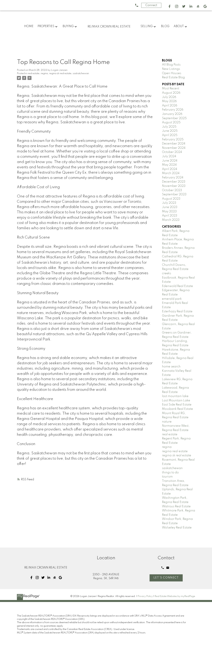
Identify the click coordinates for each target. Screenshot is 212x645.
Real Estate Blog (173, 77)
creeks (166, 273)
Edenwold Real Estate (177, 286)
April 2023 (169, 215)
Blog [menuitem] (165, 26)
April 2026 (169, 105)
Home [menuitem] (28, 26)
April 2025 (169, 135)
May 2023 (169, 211)
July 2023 (169, 202)
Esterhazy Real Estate (177, 311)
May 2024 (169, 164)
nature (167, 421)
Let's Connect (166, 577)
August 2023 (171, 198)
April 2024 (169, 169)
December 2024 (173, 143)
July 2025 (169, 126)
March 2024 (171, 173)
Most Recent (170, 88)
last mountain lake (175, 396)
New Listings (171, 69)
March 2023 (171, 219)
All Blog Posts (171, 64)
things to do (170, 472)
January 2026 (172, 114)
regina (44, 73)
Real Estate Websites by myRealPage (175, 596)
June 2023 (169, 207)
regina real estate (175, 451)
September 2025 (174, 118)
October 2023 (172, 190)
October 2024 (172, 152)
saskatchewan (81, 73)
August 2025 (171, 122)
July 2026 (169, 97)
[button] (169, 6)
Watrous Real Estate (176, 506)
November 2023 (174, 186)
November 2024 (174, 147)
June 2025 (170, 130)
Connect (151, 5)
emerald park (172, 298)
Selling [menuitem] (146, 26)
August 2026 (171, 92)
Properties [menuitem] (46, 26)
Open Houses (171, 73)
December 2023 (173, 181)
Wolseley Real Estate (177, 527)
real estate (33, 73)
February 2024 (172, 177)
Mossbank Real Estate (177, 408)
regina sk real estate (60, 73)
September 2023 (174, 194)
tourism (167, 476)
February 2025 (173, 139)
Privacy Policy (145, 596)
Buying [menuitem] (68, 26)
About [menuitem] (179, 26)
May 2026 (169, 101)
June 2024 (169, 160)
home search (171, 366)
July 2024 (169, 156)
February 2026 (172, 109)
